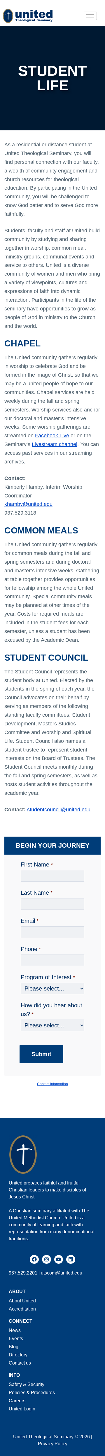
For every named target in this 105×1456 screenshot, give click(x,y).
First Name (35, 864)
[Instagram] (46, 1259)
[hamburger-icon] (90, 16)
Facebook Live (52, 435)
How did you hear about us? (51, 1009)
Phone (29, 949)
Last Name (35, 892)
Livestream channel (54, 444)
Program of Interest (46, 977)
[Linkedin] (70, 1259)
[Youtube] (58, 1259)
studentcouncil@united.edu (58, 810)
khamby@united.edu (28, 504)
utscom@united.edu (61, 1272)
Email (28, 921)
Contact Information (52, 1084)
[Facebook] (34, 1259)
